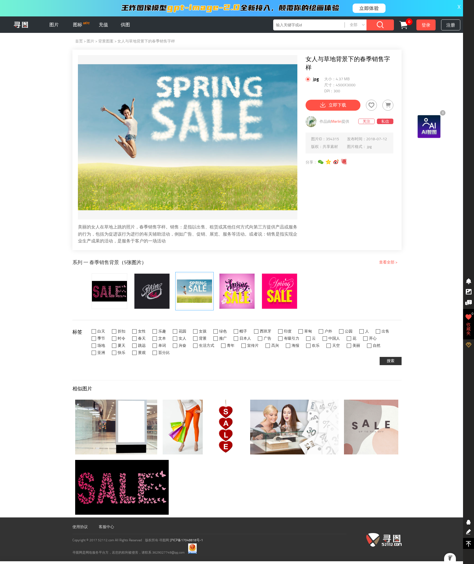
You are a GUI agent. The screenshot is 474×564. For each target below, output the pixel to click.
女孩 (203, 331)
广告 (267, 338)
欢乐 (316, 345)
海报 (295, 345)
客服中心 (106, 527)
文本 (162, 338)
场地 (101, 345)
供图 (125, 24)
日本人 (245, 338)
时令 (121, 338)
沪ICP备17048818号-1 (186, 540)
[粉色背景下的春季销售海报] (279, 291)
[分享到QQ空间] (329, 162)
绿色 (223, 331)
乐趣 (162, 331)
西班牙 (265, 331)
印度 (288, 331)
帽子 (243, 331)
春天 (142, 338)
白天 (101, 331)
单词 (162, 345)
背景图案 (106, 41)
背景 (203, 338)
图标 (78, 24)
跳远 (142, 345)
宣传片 (253, 345)
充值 (103, 24)
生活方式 (206, 345)
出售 (385, 331)
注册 (450, 25)
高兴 (275, 345)
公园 (348, 331)
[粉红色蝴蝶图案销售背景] (109, 291)
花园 (182, 331)
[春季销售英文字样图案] (152, 291)
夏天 (121, 345)
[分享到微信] (321, 162)
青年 (231, 345)
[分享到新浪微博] (336, 162)
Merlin (336, 121)
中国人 (334, 338)
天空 (336, 345)
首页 (79, 41)
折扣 (121, 331)
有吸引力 (291, 338)
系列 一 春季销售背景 (95, 262)
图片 (54, 24)
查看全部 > (388, 262)
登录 (426, 25)
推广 (223, 338)
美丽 (356, 345)
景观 (142, 352)
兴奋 (182, 345)
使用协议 (80, 527)
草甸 (308, 331)
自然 (376, 345)
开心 (373, 338)
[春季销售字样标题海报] (237, 291)
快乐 (121, 352)
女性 (142, 331)
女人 (182, 338)
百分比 (164, 352)
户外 (328, 331)
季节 (101, 338)
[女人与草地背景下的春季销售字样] (194, 291)
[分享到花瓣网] (344, 162)
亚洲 (101, 352)
